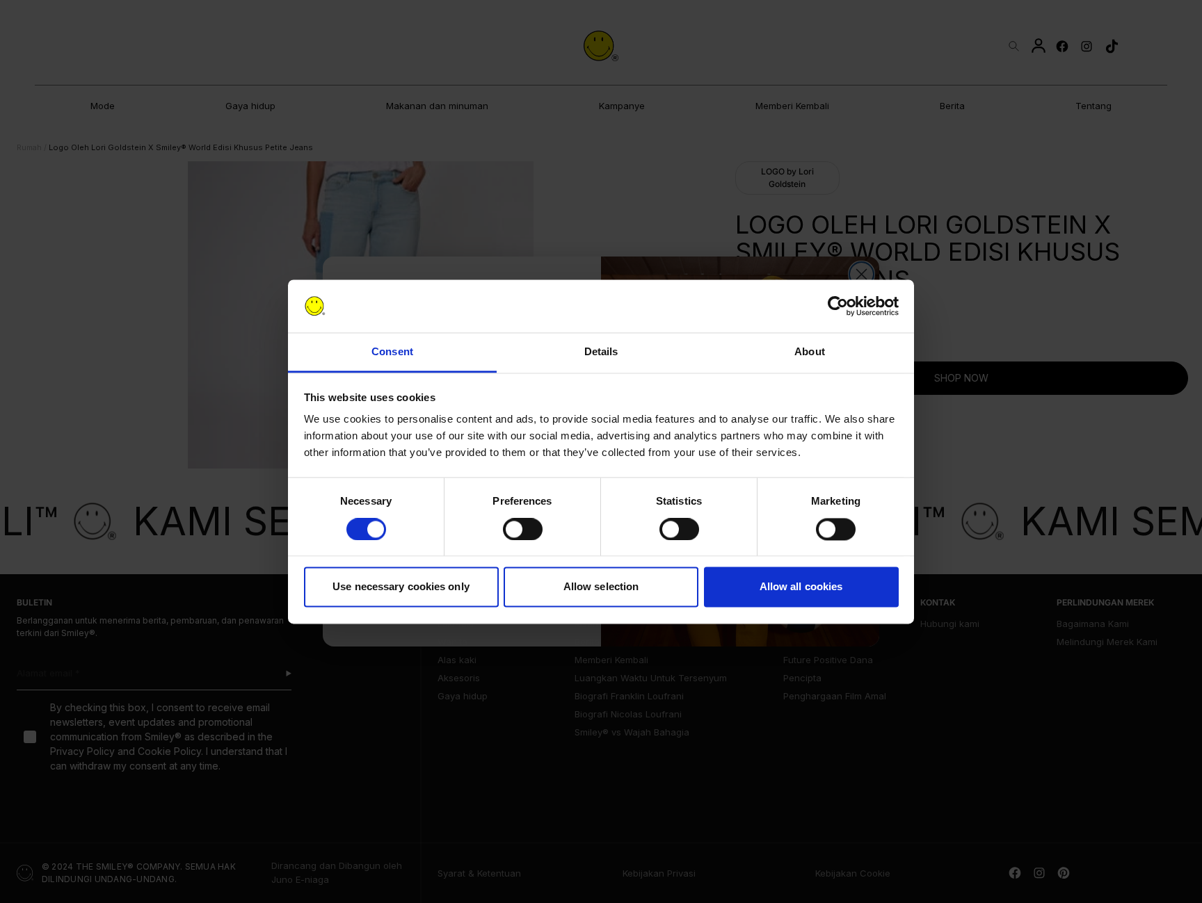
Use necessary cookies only (401, 587)
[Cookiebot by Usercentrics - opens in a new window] (838, 305)
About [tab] (809, 352)
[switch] (523, 529)
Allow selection (601, 587)
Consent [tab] (392, 352)
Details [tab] (601, 352)
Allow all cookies (801, 587)
